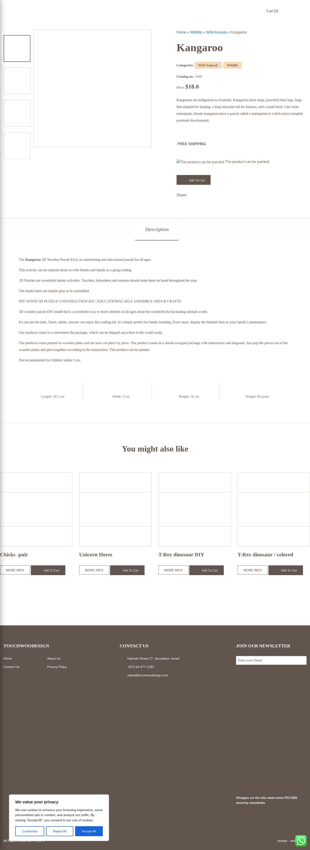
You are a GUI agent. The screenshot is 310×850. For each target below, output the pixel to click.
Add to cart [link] (196, 180)
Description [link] (157, 229)
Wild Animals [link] (216, 32)
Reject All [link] (59, 831)
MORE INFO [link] (15, 570)
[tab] (157, 229)
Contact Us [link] (11, 667)
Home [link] (181, 32)
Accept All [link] (89, 831)
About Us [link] (53, 658)
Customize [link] (29, 831)
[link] (304, 16)
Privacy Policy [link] (57, 667)
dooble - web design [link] (292, 841)
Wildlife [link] (196, 32)
